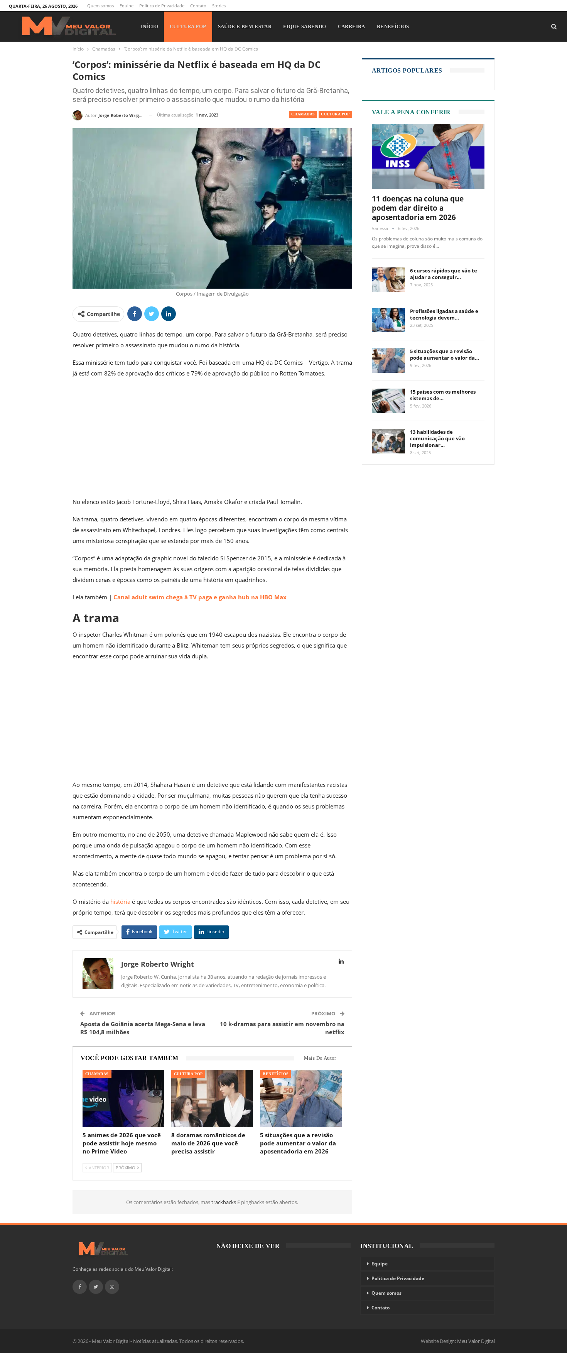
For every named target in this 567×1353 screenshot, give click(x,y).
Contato (198, 5)
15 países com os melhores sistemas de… (443, 395)
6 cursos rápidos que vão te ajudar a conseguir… (443, 274)
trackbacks (224, 1202)
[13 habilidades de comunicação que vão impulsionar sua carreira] (388, 441)
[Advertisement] (212, 439)
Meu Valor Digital (476, 1341)
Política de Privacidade (161, 5)
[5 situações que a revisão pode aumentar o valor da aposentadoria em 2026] (301, 1098)
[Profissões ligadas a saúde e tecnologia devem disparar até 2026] (388, 320)
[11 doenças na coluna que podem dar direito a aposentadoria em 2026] (428, 156)
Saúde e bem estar (245, 26)
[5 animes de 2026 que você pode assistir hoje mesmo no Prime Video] (123, 1098)
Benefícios (393, 26)
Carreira (351, 26)
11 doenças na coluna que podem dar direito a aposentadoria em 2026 (418, 208)
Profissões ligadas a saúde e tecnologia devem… (444, 314)
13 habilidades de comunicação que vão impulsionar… (437, 438)
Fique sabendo (304, 26)
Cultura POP (188, 26)
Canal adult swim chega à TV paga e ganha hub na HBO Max (200, 597)
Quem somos (100, 5)
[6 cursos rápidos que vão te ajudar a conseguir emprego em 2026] (388, 279)
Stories (219, 5)
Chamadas (303, 114)
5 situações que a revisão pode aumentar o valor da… (444, 354)
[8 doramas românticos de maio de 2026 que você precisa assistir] (212, 1098)
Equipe (126, 5)
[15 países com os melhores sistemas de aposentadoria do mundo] (388, 401)
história (121, 901)
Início (149, 26)
